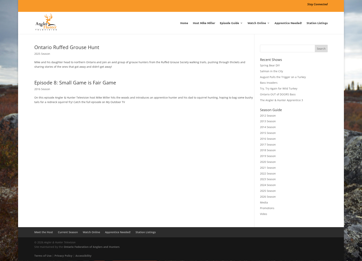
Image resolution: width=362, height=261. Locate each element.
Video (263, 214)
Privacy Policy (63, 255)
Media (264, 202)
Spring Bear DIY (270, 65)
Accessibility (83, 255)
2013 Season (268, 121)
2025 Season (42, 53)
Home (184, 23)
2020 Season (268, 162)
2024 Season (268, 185)
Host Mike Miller (204, 23)
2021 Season (268, 167)
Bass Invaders (269, 82)
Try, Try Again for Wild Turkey (278, 88)
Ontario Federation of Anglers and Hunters (92, 247)
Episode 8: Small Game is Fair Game (75, 82)
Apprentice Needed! (288, 23)
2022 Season (268, 173)
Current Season (68, 232)
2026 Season (268, 196)
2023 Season (268, 179)
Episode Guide (229, 23)
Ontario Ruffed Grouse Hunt (66, 47)
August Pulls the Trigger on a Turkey (283, 77)
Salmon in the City (271, 71)
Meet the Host (43, 232)
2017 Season (268, 144)
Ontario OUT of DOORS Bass (278, 94)
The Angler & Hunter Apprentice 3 (281, 100)
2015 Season (268, 133)
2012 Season (268, 115)
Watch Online (257, 23)
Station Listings (317, 23)
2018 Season (268, 150)
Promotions (267, 208)
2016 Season (42, 89)
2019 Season (268, 156)
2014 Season (268, 127)
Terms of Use (42, 255)
